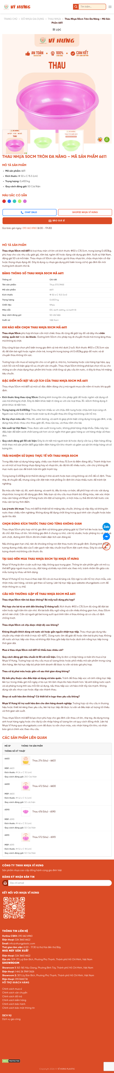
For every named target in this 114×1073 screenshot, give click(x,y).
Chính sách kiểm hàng (14, 1000)
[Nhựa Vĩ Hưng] (17, 7)
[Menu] (110, 6)
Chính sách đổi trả (12, 996)
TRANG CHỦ (10, 19)
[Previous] (8, 80)
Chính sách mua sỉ (12, 989)
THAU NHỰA (54, 19)
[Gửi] (76, 7)
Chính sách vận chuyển (14, 992)
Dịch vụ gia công (11, 1019)
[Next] (106, 80)
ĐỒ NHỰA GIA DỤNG (32, 19)
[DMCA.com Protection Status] (11, 1061)
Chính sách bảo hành (13, 1004)
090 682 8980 (29, 228)
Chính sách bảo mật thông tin (18, 1008)
